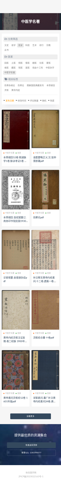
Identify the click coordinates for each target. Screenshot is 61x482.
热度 (52, 101)
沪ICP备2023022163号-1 (31, 477)
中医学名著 (9, 73)
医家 (20, 45)
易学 (13, 45)
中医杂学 (50, 68)
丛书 (6, 50)
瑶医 (20, 68)
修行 (41, 45)
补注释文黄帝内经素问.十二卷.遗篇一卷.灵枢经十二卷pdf (45, 281)
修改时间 (22, 101)
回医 (6, 63)
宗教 (48, 45)
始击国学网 (31, 473)
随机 (44, 101)
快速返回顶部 (31, 445)
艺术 (34, 45)
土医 (13, 63)
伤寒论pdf (38, 217)
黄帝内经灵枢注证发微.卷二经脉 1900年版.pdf (15, 341)
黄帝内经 (15, 90)
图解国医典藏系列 (35, 85)
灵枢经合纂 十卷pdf (43, 338)
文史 (6, 45)
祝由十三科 (37, 68)
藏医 (13, 68)
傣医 (27, 63)
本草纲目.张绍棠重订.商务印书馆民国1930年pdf (14, 221)
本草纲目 (51, 85)
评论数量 (34, 101)
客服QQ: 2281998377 (31, 453)
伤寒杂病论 (9, 85)
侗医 (20, 63)
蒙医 (48, 63)
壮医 (41, 63)
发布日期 (10, 101)
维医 (6, 68)
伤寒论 (21, 85)
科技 (27, 45)
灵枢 (6, 90)
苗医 (27, 68)
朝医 (34, 63)
